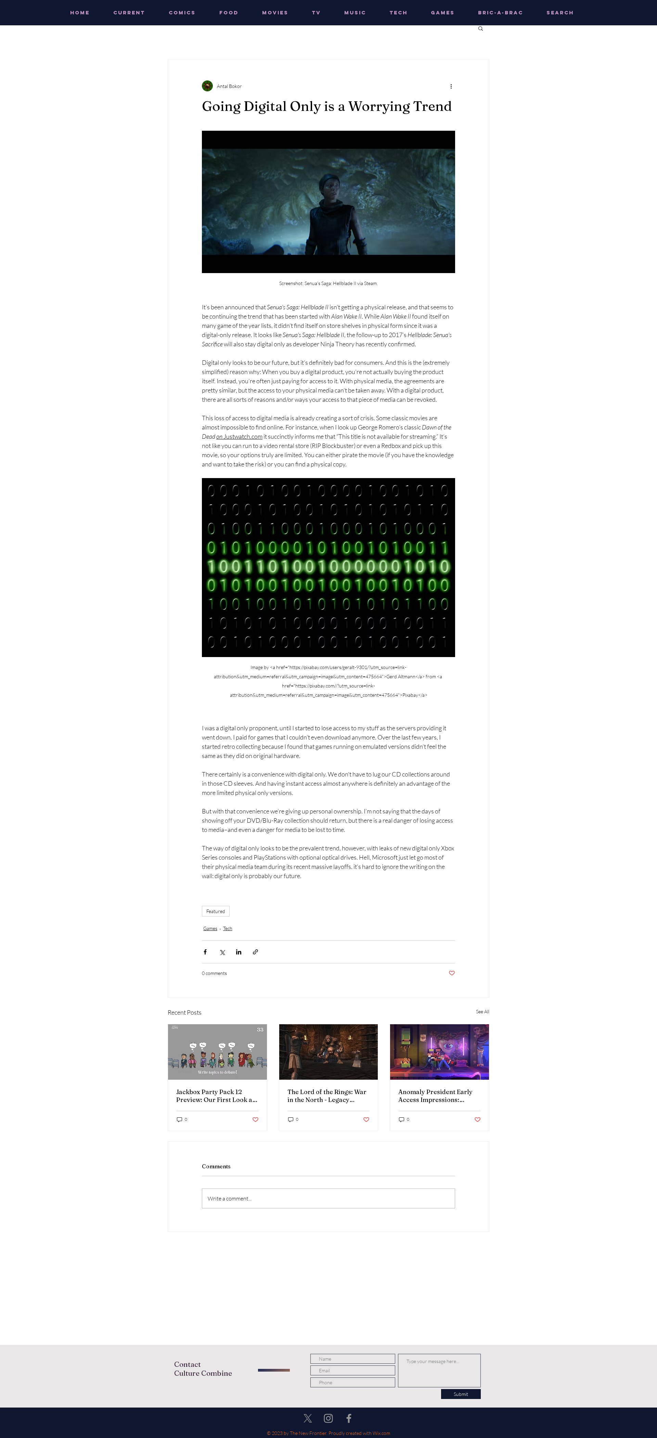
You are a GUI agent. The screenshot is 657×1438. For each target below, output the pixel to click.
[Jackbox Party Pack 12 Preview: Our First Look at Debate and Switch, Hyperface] (217, 1052)
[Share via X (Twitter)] (222, 952)
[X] (308, 1418)
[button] (480, 28)
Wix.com (381, 1433)
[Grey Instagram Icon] (328, 1418)
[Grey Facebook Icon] (349, 1418)
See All (482, 1011)
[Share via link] (255, 952)
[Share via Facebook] (205, 952)
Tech (227, 928)
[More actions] (451, 86)
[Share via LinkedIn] (238, 952)
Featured (215, 911)
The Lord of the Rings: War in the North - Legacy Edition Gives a (326, 1096)
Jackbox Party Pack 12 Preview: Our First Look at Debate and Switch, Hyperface (215, 1096)
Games (210, 928)
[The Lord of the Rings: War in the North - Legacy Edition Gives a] (328, 1052)
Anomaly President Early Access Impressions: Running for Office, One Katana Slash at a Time (435, 1096)
